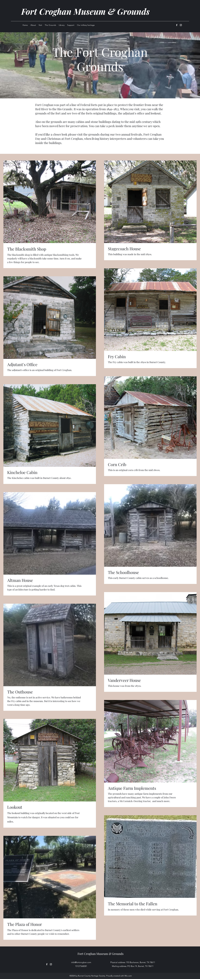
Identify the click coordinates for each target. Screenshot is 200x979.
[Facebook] (176, 25)
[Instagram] (180, 25)
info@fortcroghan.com (81, 962)
